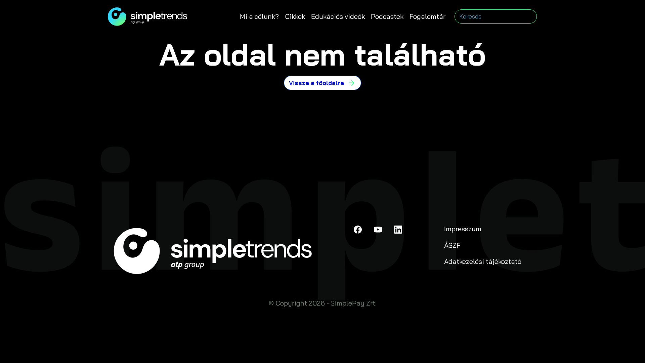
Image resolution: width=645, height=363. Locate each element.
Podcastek (387, 16)
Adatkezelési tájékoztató (482, 261)
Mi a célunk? (259, 16)
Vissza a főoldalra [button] (316, 83)
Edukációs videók (338, 16)
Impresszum (462, 229)
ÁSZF (452, 245)
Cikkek (295, 16)
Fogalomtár (427, 16)
